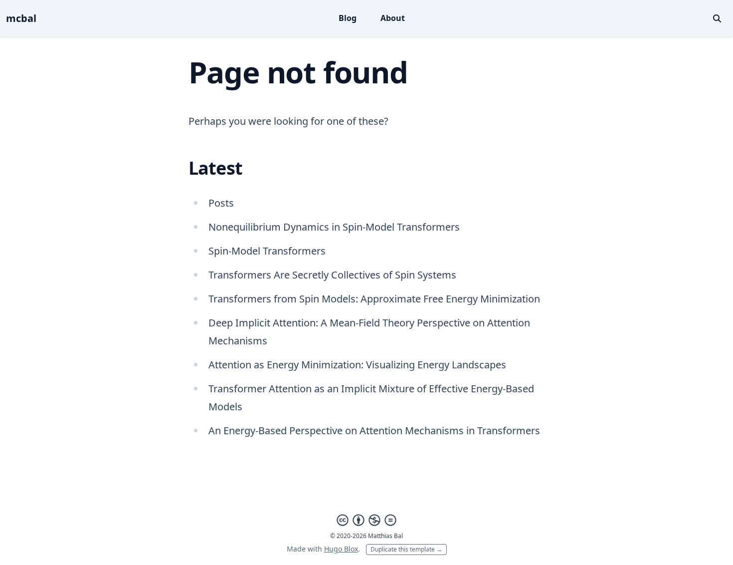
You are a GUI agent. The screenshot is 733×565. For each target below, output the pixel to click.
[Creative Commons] (366, 520)
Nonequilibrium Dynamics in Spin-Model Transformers (334, 227)
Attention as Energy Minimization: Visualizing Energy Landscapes (357, 364)
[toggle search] (717, 18)
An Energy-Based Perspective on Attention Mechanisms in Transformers (374, 430)
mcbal (21, 18)
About (392, 17)
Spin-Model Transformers (267, 251)
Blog (348, 17)
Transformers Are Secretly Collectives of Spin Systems (332, 275)
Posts (221, 203)
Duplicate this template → (406, 549)
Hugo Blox (341, 549)
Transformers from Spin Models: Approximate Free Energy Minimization (374, 298)
